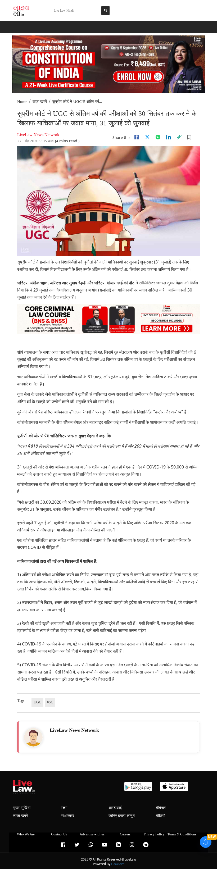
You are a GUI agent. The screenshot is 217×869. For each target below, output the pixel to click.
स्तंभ (64, 808)
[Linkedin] (168, 137)
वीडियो (160, 816)
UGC (37, 702)
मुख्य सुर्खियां (21, 808)
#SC (50, 702)
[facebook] (136, 137)
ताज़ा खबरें (40, 101)
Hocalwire (117, 864)
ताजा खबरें (20, 816)
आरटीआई (115, 808)
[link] (179, 137)
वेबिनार (161, 808)
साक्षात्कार (67, 816)
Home (22, 101)
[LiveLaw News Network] (33, 737)
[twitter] (147, 137)
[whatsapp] (158, 137)
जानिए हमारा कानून (121, 816)
